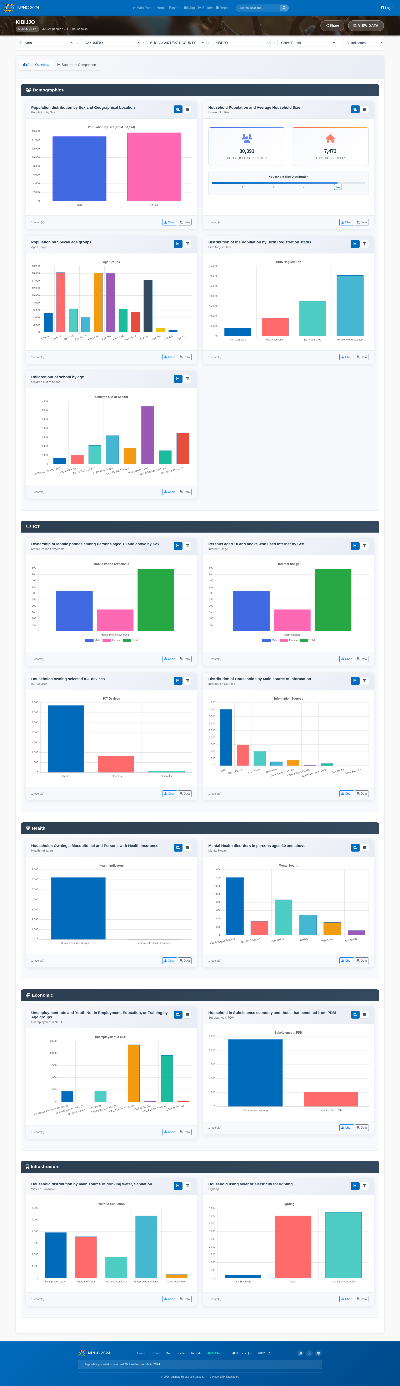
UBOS (262, 1353)
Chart (171, 222)
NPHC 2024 (27, 7)
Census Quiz (244, 1353)
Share (334, 25)
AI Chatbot (218, 1353)
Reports (225, 8)
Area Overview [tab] (38, 65)
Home (161, 8)
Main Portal (144, 8)
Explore (174, 8)
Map (191, 8)
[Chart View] (178, 109)
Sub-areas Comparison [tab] (78, 65)
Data (186, 222)
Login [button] (388, 8)
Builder (207, 8)
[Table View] (187, 109)
